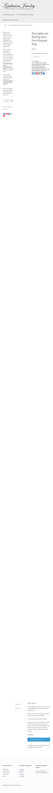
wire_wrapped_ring (36, 72)
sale (32, 65)
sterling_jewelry (35, 67)
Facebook (21, 771)
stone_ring (34, 68)
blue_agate (36, 62)
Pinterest (21, 774)
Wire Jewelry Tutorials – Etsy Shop (25, 14)
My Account (5, 769)
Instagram (21, 769)
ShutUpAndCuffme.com (8, 80)
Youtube (21, 772)
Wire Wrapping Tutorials (8, 14)
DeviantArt (21, 776)
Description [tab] (18, 704)
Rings (10, 25)
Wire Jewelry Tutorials (41, 771)
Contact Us (5, 774)
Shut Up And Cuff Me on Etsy (42, 772)
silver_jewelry (37, 65)
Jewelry (44, 64)
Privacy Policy (6, 771)
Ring (48, 64)
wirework (42, 72)
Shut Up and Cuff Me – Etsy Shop (10, 20)
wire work (39, 68)
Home (5, 25)
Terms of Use (6, 772)
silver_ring (42, 65)
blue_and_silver (42, 62)
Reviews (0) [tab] (17, 708)
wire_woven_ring (42, 70)
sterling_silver (42, 67)
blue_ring (34, 64)
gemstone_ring (39, 64)
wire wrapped (44, 68)
